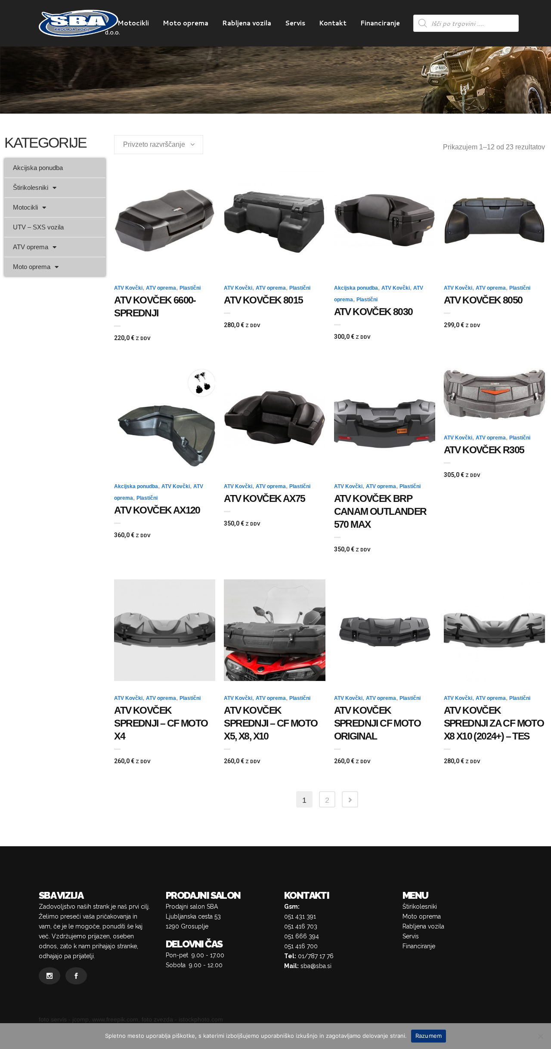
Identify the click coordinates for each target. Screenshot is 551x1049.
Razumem (428, 1035)
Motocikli (25, 207)
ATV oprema (30, 247)
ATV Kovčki (128, 288)
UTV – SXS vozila (38, 227)
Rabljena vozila (423, 926)
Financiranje (418, 946)
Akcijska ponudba (38, 167)
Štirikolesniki (30, 187)
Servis (410, 936)
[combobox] (158, 144)
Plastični (190, 288)
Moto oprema (31, 266)
